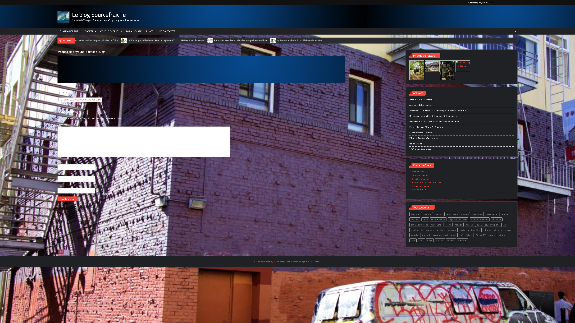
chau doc (415, 219)
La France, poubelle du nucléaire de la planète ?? (131, 40)
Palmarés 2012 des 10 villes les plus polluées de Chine (220, 40)
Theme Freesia (314, 261)
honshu (469, 224)
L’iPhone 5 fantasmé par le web (423, 138)
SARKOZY (481, 235)
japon (479, 224)
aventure (415, 214)
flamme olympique (419, 224)
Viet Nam (462, 240)
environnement (438, 219)
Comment (63, 124)
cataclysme (477, 214)
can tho (438, 214)
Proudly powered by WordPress (269, 261)
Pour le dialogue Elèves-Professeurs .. (426, 127)
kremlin (414, 230)
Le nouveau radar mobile (420, 132)
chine (425, 219)
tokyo (429, 240)
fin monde (496, 219)
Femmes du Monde (479, 219)
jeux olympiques (492, 224)
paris (462, 230)
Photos (150, 31)
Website (61, 186)
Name (61, 162)
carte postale (452, 214)
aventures (427, 214)
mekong (441, 230)
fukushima (436, 224)
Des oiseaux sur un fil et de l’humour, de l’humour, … (433, 116)
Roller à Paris (415, 143)
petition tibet (474, 230)
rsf (461, 235)
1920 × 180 (63, 92)
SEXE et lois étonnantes (420, 149)
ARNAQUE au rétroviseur (172, 40)
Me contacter (167, 31)
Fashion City (418, 171)
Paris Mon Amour (420, 179)
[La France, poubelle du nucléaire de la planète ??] (104, 40)
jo (505, 224)
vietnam (451, 240)
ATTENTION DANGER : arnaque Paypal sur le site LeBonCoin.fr (438, 110)
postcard (426, 235)
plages (508, 230)
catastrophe (491, 214)
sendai (492, 235)
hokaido (458, 224)
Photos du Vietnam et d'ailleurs (426, 182)
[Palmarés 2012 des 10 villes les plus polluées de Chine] (190, 40)
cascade (465, 214)
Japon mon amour (420, 175)
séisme (502, 235)
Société (89, 31)
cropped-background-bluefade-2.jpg (82, 100)
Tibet (413, 240)
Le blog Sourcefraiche (99, 14)
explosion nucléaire (458, 219)
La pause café (134, 31)
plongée (414, 235)
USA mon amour (419, 189)
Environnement (69, 31)
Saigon (469, 235)
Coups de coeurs (109, 31)
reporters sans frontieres (444, 235)
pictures (498, 230)
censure (504, 214)
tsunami (440, 240)
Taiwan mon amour (421, 186)
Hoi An (448, 224)
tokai (421, 240)
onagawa (452, 230)
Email (61, 174)
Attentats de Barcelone (420, 105)
